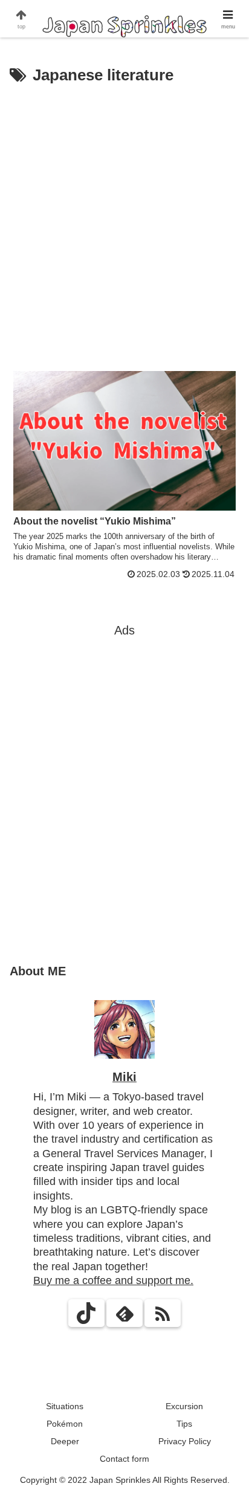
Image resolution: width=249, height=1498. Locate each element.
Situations (64, 1406)
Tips (184, 1424)
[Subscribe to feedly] (124, 1313)
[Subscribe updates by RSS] (162, 1313)
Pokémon (65, 1424)
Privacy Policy (184, 1441)
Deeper (65, 1441)
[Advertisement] (124, 219)
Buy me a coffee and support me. (113, 1280)
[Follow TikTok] (86, 1313)
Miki (124, 1076)
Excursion (184, 1406)
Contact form (124, 1459)
